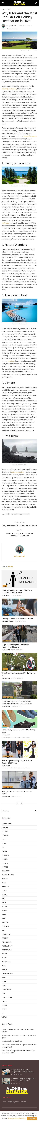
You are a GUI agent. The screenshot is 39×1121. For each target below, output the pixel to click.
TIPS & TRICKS (7, 697)
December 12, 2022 (17, 650)
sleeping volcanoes (9, 89)
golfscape (5, 223)
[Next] (21, 803)
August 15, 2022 (16, 796)
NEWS (4, 966)
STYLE (4, 981)
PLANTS (4, 970)
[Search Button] (35, 811)
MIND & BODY (6, 942)
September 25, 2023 (17, 595)
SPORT (5, 669)
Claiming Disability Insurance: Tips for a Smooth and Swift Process (17, 591)
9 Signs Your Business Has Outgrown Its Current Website (22, 1071)
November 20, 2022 (17, 678)
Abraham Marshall (8, 621)
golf (8, 514)
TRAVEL (9, 9)
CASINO (4, 843)
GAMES (4, 891)
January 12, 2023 (21, 621)
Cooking (5, 859)
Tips (20, 514)
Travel (26, 514)
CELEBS (4, 851)
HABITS (4, 906)
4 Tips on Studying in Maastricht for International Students (15, 646)
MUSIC (4, 958)
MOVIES (4, 954)
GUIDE (5, 726)
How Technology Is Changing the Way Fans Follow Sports (23, 1080)
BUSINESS (5, 835)
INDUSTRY (5, 926)
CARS (3, 839)
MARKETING (6, 934)
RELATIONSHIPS (7, 974)
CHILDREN (5, 855)
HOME (4, 918)
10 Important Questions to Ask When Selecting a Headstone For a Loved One (17, 702)
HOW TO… (5, 922)
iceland (14, 514)
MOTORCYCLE (6, 950)
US (2, 1013)
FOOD (4, 883)
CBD (3, 847)
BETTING (5, 831)
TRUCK (4, 1009)
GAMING (4, 895)
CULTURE (5, 867)
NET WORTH (6, 962)
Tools (4, 1001)
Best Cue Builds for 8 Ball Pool (12, 1041)
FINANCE (5, 879)
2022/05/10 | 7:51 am (25, 26)
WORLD (4, 1017)
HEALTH (5, 614)
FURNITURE (6, 887)
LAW (3, 930)
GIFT (3, 898)
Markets (5, 938)
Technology (6, 989)
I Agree (32, 1118)
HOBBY (4, 914)
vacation (11, 361)
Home (3, 9)
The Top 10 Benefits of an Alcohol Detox (17, 618)
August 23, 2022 (16, 706)
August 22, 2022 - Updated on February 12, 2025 (16, 768)
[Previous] (17, 803)
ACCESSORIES (6, 824)
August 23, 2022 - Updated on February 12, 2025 (16, 737)
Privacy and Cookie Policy (16, 1118)
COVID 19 (5, 863)
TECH (3, 985)
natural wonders (17, 472)
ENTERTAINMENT (8, 875)
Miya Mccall (12, 26)
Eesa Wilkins (6, 595)
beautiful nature (30, 136)
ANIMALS (5, 827)
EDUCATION (6, 640)
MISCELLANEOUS (7, 946)
